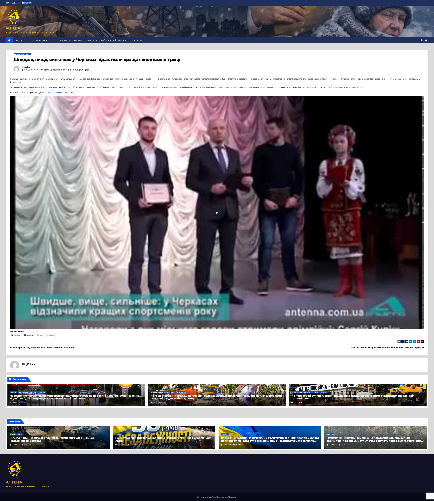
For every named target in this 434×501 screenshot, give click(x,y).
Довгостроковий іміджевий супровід (107, 40)
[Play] (217, 212)
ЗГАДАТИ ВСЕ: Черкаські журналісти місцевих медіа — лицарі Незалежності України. (52, 439)
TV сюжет (13, 392)
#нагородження (67, 70)
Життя (20, 434)
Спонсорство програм (70, 40)
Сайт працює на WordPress (206, 497)
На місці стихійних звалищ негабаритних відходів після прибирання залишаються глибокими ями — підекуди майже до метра (216, 397)
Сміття (173, 392)
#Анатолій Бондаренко (50, 70)
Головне (33, 392)
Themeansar (232, 497)
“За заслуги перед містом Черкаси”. (59, 93)
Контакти (137, 40)
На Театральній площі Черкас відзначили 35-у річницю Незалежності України (163, 439)
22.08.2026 (333, 445)
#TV (38, 70)
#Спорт (78, 70)
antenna (27, 445)
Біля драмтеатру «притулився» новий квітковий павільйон (43, 347)
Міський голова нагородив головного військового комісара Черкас (386, 347)
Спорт (28, 54)
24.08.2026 (16, 445)
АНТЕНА (13, 28)
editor (344, 445)
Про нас (19, 40)
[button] (422, 40)
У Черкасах (41, 392)
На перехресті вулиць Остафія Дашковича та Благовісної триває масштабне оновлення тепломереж (352, 397)
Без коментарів (19, 54)
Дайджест (225, 434)
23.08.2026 (227, 445)
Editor (27, 67)
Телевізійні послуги (41, 40)
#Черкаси (86, 70)
